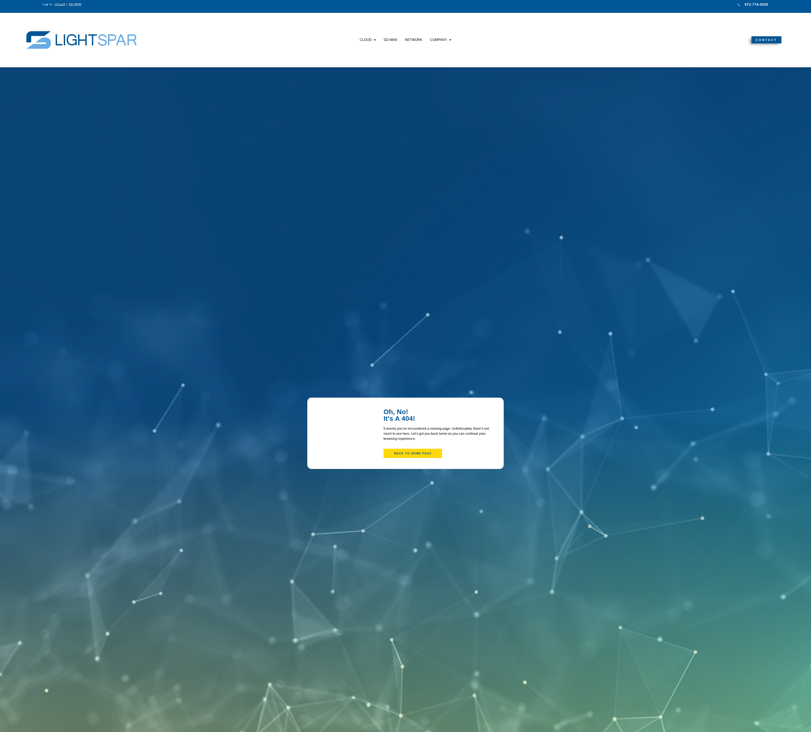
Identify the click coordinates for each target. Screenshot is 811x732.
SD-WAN (390, 40)
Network (413, 40)
